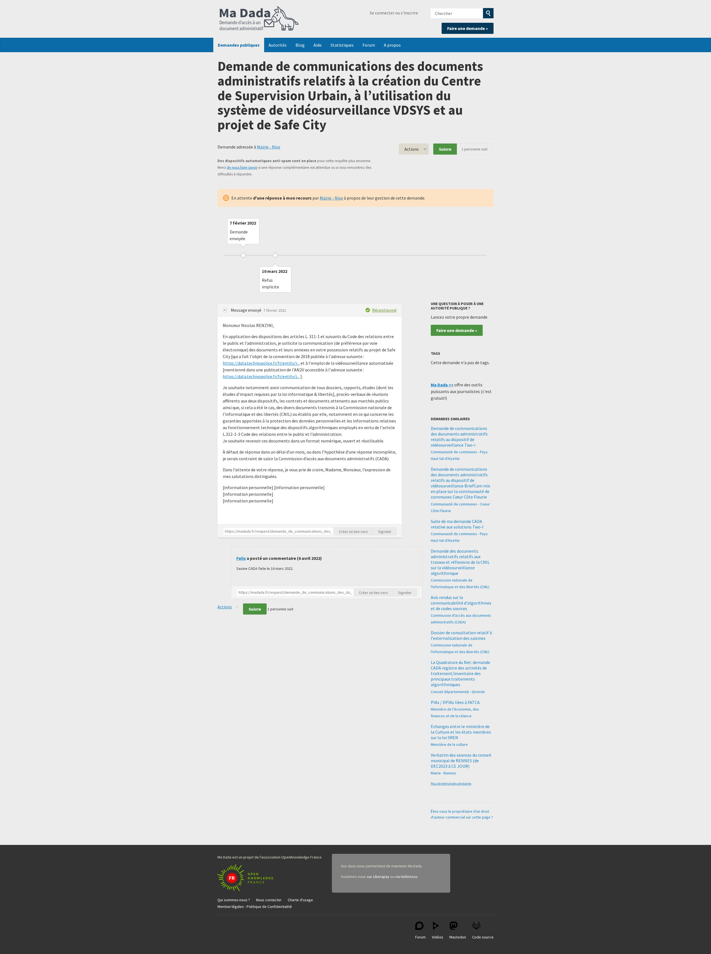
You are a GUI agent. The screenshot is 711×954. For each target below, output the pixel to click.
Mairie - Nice (268, 147)
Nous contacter (269, 899)
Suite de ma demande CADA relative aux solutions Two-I (457, 524)
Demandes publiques (239, 45)
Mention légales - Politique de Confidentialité (254, 906)
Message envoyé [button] (246, 310)
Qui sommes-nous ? (233, 899)
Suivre (445, 149)
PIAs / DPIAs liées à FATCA (455, 702)
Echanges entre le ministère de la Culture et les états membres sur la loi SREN (461, 732)
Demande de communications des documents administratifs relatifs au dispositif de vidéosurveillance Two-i (459, 437)
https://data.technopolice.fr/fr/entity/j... (261, 376)
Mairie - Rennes (443, 773)
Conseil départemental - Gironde (458, 691)
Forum (368, 45)
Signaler (385, 531)
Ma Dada (259, 19)
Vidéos (437, 937)
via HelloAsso (406, 876)
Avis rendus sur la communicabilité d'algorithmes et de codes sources (461, 603)
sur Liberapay (378, 876)
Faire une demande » (467, 28)
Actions (411, 149)
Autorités (278, 45)
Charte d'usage (300, 899)
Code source (483, 937)
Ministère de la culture (449, 744)
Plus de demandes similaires (451, 783)
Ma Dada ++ (442, 384)
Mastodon (457, 937)
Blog (300, 45)
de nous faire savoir (242, 167)
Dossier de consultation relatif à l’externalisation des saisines (461, 635)
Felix (241, 558)
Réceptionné (384, 310)
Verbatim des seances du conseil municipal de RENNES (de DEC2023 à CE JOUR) (461, 760)
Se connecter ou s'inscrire (394, 13)
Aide (318, 45)
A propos (392, 45)
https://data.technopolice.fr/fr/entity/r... (261, 363)
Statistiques (342, 45)
